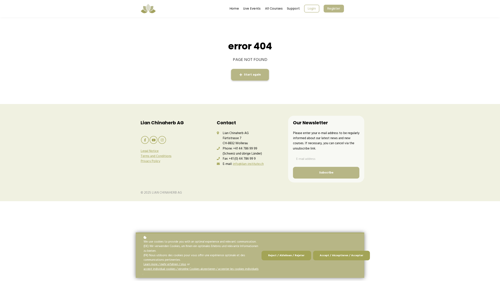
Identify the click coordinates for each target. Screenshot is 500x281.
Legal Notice (150, 151)
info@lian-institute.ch (248, 164)
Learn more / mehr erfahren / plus (165, 264)
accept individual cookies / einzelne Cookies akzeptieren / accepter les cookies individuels (201, 269)
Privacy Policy (150, 161)
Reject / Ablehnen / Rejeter (286, 255)
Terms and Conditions (156, 156)
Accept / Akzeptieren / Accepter (341, 255)
